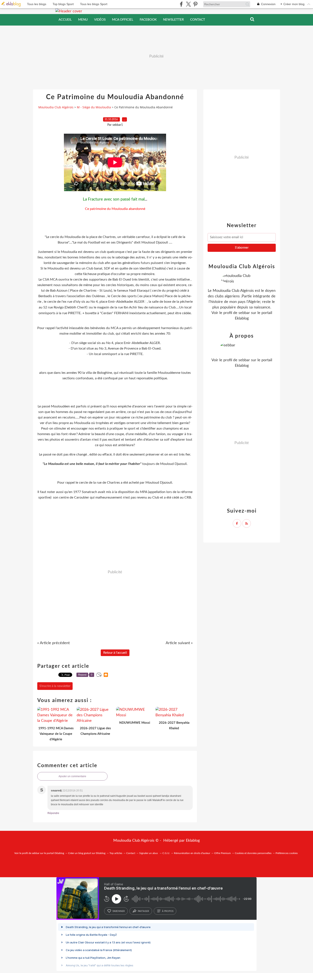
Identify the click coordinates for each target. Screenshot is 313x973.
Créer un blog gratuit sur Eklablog (86, 853)
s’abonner (118, 911)
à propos (167, 911)
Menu (83, 19)
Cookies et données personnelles (253, 853)
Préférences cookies (287, 853)
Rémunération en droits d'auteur (192, 853)
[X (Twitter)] (188, 4)
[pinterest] (195, 4)
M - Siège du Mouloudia (94, 107)
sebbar (244, 313)
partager (143, 911)
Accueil (65, 19)
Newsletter (173, 19)
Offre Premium (222, 853)
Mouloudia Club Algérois (55, 107)
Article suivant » (179, 643)
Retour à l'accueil (115, 652)
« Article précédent (53, 643)
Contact (197, 19)
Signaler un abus (148, 853)
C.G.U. (166, 853)
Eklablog (193, 841)
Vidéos (100, 19)
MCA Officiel (122, 19)
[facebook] (181, 4)
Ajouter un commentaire (72, 776)
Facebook (148, 19)
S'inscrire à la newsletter (54, 686)
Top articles (115, 853)
